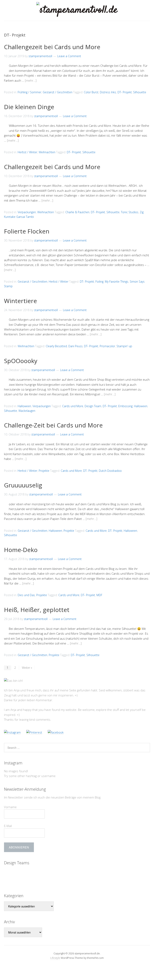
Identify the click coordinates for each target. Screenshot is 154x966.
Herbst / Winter (27, 152)
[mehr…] (30, 80)
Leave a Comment (69, 56)
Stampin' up (124, 346)
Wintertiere (20, 301)
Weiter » (27, 668)
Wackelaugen (26, 411)
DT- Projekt (125, 92)
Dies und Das (26, 595)
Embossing (125, 406)
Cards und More (72, 406)
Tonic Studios (129, 212)
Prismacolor (107, 346)
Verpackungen (27, 212)
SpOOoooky (20, 361)
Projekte (44, 471)
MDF (99, 595)
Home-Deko (20, 550)
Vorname (10, 807)
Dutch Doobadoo (110, 471)
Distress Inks (108, 92)
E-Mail (8, 826)
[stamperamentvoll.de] (77, 10)
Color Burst (91, 92)
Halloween (24, 406)
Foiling (99, 281)
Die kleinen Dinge (29, 107)
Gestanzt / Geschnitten (57, 92)
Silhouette (139, 92)
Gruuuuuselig (23, 485)
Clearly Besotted (56, 346)
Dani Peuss (75, 346)
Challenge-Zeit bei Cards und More (53, 425)
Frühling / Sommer (29, 92)
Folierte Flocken (26, 231)
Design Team (93, 406)
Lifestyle (55, 958)
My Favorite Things (116, 281)
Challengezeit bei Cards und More (52, 47)
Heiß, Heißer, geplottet (36, 610)
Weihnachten (47, 152)
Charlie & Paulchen (77, 212)
